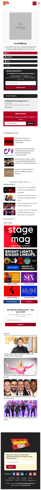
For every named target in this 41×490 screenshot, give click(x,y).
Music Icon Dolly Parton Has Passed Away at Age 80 (20, 376)
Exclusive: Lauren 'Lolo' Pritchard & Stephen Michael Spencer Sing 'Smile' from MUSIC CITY (27, 212)
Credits (9, 57)
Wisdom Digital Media (25, 483)
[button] (34, 3)
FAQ (8, 65)
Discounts (29, 301)
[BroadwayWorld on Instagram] (18, 474)
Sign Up (30, 123)
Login (29, 3)
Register (24, 3)
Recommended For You (10, 133)
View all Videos (8, 219)
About (18, 478)
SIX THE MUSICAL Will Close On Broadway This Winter (20, 419)
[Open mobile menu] (39, 3)
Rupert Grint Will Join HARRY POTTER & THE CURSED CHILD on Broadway (19, 355)
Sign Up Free (20, 87)
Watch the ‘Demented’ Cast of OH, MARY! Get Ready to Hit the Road (27, 198)
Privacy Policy (25, 485)
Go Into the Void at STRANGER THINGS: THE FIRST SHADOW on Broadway (27, 190)
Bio (8, 53)
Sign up (20, 325)
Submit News (9, 480)
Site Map (24, 480)
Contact (23, 478)
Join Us (30, 478)
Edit (8, 61)
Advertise (12, 478)
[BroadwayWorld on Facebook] (13, 474)
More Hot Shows (12, 301)
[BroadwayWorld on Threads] (30, 474)
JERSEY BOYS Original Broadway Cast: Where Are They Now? (20, 397)
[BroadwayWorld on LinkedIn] (22, 474)
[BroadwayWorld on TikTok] (26, 474)
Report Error (32, 480)
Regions (17, 480)
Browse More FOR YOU (19, 182)
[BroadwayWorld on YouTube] (34, 474)
